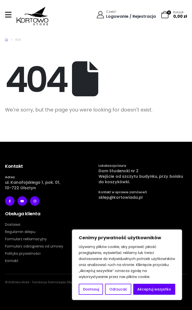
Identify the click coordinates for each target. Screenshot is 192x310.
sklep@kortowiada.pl (120, 197)
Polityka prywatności (22, 253)
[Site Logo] (32, 16)
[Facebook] (9, 201)
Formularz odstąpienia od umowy (34, 246)
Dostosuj (91, 289)
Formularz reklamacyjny (26, 239)
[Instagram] (35, 201)
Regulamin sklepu (20, 231)
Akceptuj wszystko (154, 289)
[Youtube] (22, 201)
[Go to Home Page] (6, 40)
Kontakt (11, 260)
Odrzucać (118, 289)
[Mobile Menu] (9, 14)
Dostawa (12, 224)
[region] (127, 265)
